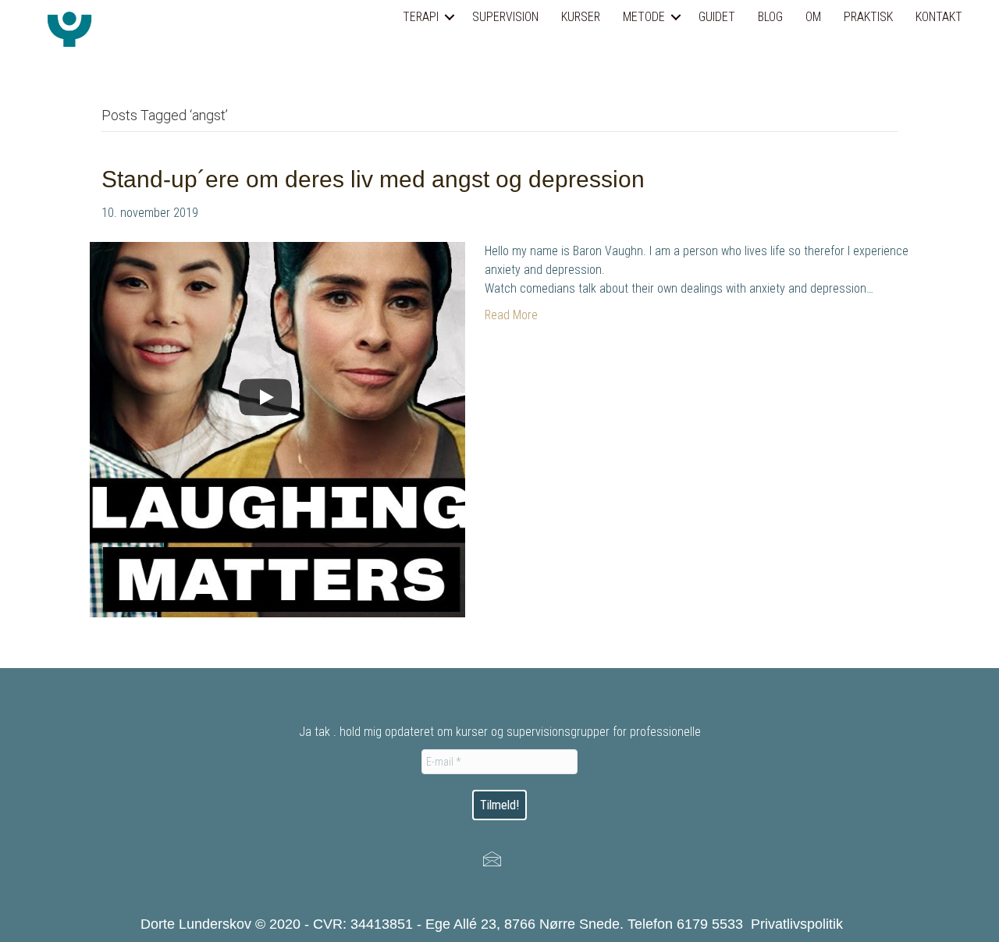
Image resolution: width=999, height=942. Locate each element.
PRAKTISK (868, 16)
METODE (644, 16)
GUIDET (717, 16)
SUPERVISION (505, 16)
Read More (511, 314)
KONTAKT (938, 16)
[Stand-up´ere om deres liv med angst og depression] (277, 428)
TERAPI (421, 16)
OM (813, 16)
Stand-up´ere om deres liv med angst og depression (373, 179)
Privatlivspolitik (797, 924)
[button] (449, 17)
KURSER (580, 16)
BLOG (770, 16)
